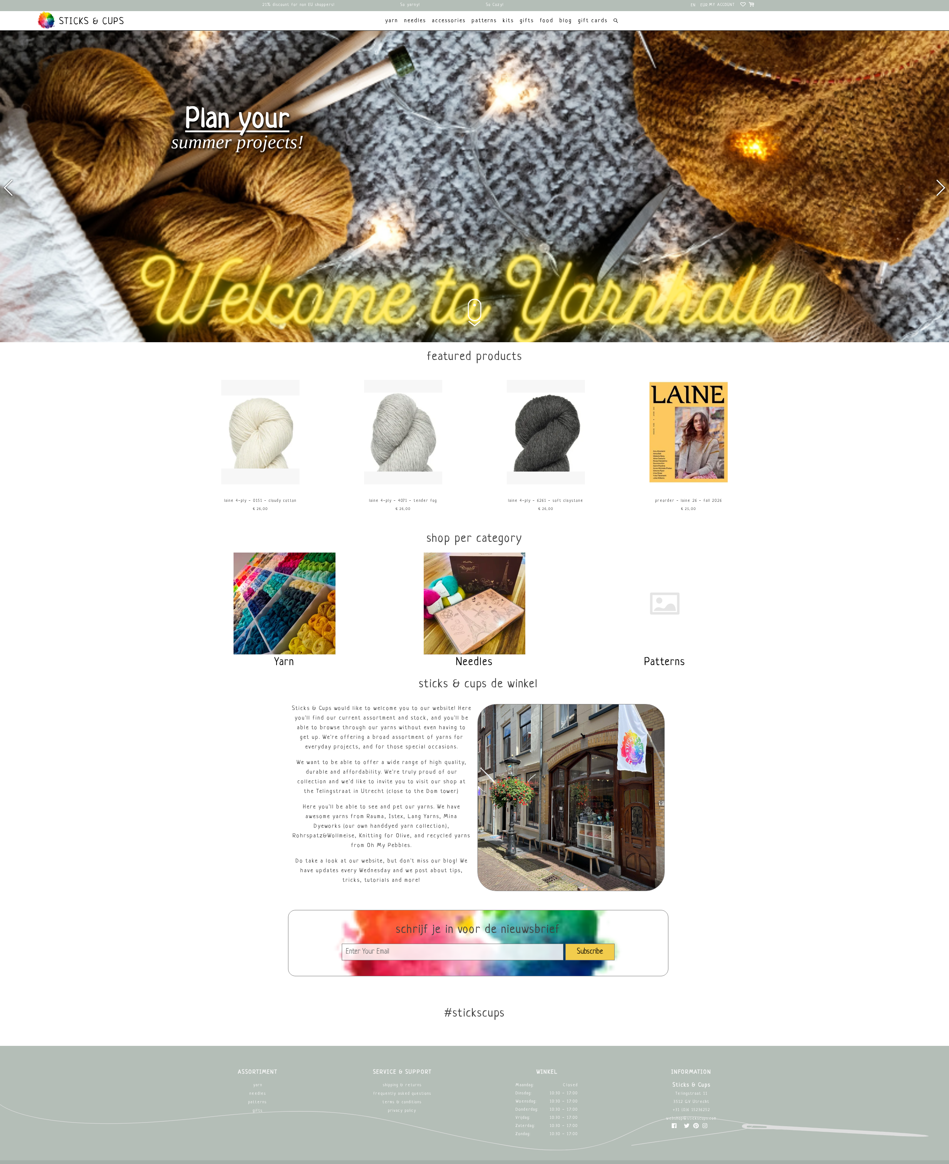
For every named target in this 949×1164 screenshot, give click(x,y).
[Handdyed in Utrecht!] (474, 341)
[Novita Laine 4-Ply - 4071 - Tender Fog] (403, 483)
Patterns (257, 1102)
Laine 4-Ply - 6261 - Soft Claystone (545, 501)
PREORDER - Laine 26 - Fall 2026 (688, 501)
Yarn (257, 1085)
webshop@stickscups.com (691, 1119)
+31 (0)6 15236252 (691, 1110)
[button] (940, 188)
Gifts (258, 1111)
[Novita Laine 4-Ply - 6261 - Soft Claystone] (546, 483)
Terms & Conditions (402, 1102)
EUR (704, 5)
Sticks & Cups (90, 22)
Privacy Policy (402, 1111)
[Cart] (752, 5)
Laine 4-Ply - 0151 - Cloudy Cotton (260, 501)
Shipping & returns (402, 1085)
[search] (616, 22)
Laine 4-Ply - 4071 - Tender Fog (403, 501)
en (693, 5)
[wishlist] (743, 5)
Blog (565, 21)
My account (722, 5)
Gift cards (593, 21)
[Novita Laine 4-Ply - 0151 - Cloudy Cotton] (260, 483)
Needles (257, 1094)
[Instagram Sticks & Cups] (704, 1127)
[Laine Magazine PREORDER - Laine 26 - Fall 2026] (688, 483)
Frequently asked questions (402, 1094)
